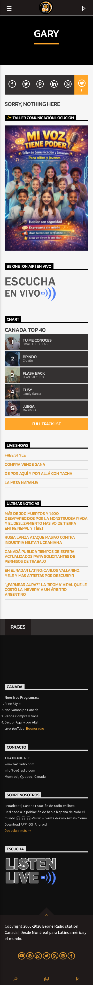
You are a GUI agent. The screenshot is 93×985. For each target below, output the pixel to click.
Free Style (15, 455)
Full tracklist (46, 424)
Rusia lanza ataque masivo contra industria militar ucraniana (40, 540)
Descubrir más (16, 830)
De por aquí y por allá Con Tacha (38, 473)
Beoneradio (35, 728)
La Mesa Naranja (21, 482)
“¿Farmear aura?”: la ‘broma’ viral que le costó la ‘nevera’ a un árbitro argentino (46, 589)
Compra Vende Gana (25, 464)
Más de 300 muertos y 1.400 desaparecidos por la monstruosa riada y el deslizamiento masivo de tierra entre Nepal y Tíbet (46, 521)
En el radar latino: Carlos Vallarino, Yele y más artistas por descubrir (42, 573)
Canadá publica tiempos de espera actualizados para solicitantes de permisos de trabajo (40, 556)
